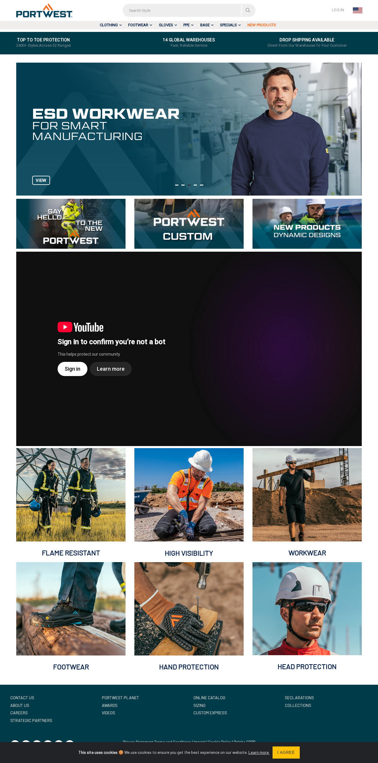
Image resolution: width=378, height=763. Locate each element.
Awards (110, 705)
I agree (286, 752)
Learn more (259, 752)
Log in (338, 10)
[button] (177, 185)
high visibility (189, 553)
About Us (19, 705)
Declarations (299, 697)
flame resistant (71, 552)
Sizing (199, 705)
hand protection (189, 666)
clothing (109, 25)
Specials (228, 25)
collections (298, 705)
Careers (19, 712)
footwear (138, 25)
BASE (205, 25)
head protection (307, 666)
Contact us (22, 697)
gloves (166, 25)
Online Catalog (209, 697)
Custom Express (210, 712)
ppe (186, 25)
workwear (307, 552)
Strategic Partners (31, 720)
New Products (261, 25)
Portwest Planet (120, 697)
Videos (108, 712)
